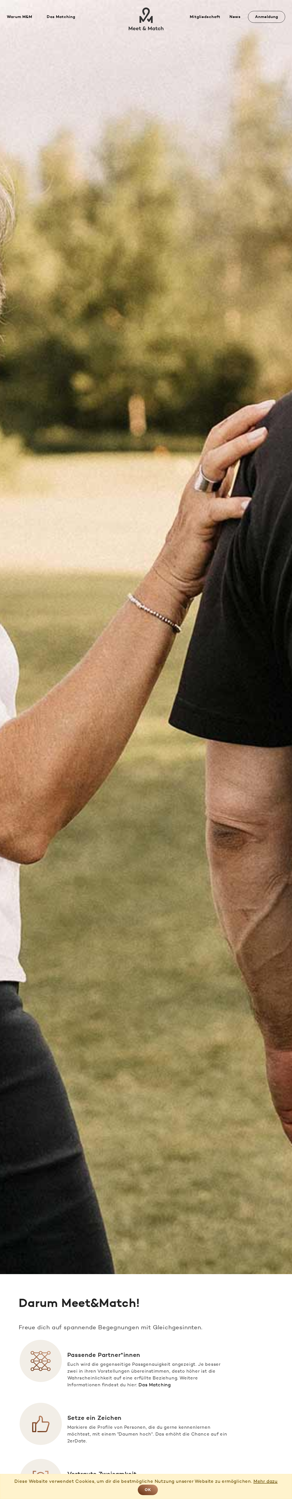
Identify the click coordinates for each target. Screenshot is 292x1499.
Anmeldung (266, 16)
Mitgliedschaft (205, 16)
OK (148, 1489)
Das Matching (61, 16)
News (235, 16)
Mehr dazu (265, 1481)
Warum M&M (19, 16)
